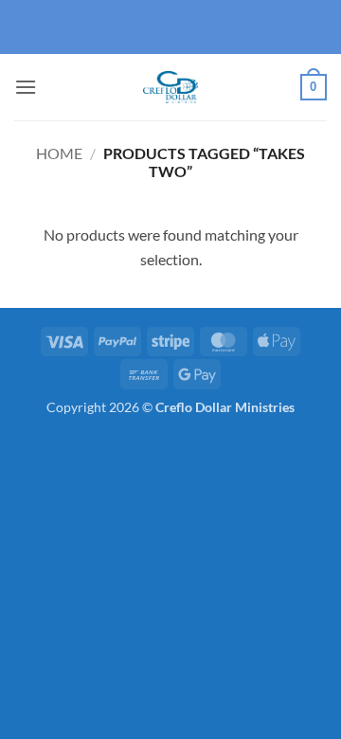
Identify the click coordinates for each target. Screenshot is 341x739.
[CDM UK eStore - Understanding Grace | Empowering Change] (170, 87)
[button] (25, 86)
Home (59, 153)
